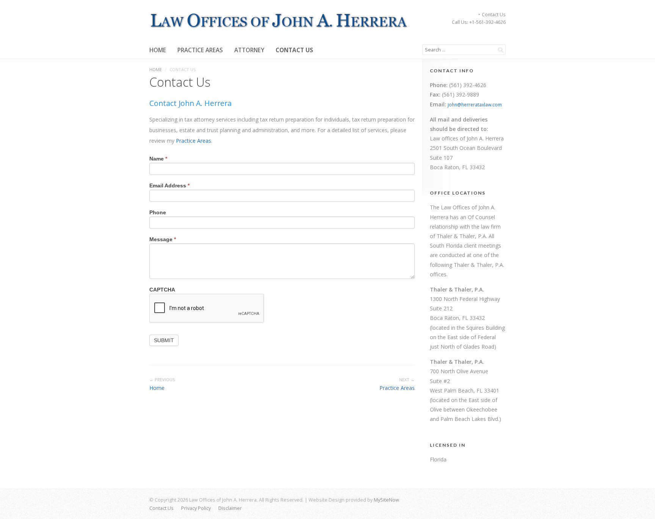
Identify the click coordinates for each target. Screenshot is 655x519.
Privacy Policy (196, 508)
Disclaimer (230, 508)
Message (162, 239)
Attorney (249, 50)
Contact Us (494, 14)
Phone (157, 212)
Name (158, 159)
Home (157, 50)
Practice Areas (200, 50)
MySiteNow (386, 500)
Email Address (169, 185)
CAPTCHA (162, 290)
